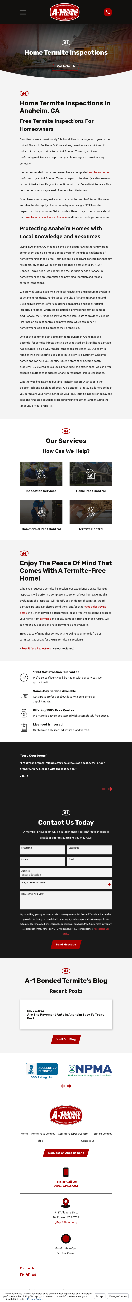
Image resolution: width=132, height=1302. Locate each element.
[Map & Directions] (66, 1222)
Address (25, 871)
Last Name (74, 847)
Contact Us (87, 1140)
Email (71, 859)
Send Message (66, 944)
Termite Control (102, 1133)
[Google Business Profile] (34, 1275)
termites (45, 618)
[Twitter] (28, 1275)
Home (24, 1133)
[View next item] (110, 789)
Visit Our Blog (66, 1039)
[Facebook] (22, 1275)
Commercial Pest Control (73, 1133)
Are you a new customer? (33, 882)
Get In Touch (66, 66)
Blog (40, 1140)
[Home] (65, 12)
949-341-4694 (66, 1186)
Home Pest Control (43, 1133)
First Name (26, 847)
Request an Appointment (66, 1152)
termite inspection (98, 172)
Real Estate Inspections (36, 648)
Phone (24, 859)
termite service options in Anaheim (46, 217)
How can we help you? (32, 894)
